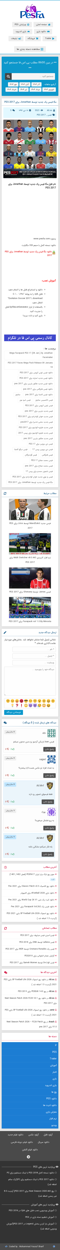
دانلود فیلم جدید (15, 1134)
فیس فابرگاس (47, 454)
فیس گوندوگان (31, 454)
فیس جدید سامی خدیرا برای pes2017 (36, 422)
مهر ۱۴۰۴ (13, 84)
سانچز (18, 394)
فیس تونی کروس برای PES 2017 (39, 405)
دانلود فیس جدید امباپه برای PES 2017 (36, 378)
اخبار (54, 1072)
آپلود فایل (48, 1134)
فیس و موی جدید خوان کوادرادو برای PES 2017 (32, 476)
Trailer (53, 1059)
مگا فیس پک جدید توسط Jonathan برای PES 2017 (30, 482)
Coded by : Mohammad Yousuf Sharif (26, 1246)
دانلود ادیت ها (50, 1105)
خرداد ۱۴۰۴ (11, 89)
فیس (50, 114)
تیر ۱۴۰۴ (23, 89)
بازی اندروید (51, 1085)
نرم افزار (53, 1118)
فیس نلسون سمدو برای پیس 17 (39, 471)
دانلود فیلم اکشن (30, 1149)
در (30, 982)
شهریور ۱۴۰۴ (49, 89)
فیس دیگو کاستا (20, 449)
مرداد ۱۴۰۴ (35, 89)
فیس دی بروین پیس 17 (42, 449)
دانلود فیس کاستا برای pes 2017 (39, 394)
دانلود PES (51, 1098)
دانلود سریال (43, 1142)
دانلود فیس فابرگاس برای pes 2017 (38, 389)
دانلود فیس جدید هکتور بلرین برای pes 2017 (33, 383)
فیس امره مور (25, 400)
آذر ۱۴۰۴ (36, 84)
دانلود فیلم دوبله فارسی (22, 1142)
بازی (54, 1078)
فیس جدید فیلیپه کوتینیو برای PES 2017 (36, 427)
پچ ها (54, 1092)
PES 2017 (41, 114)
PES (54, 1052)
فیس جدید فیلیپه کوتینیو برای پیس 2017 (35, 433)
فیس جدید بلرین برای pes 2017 (39, 411)
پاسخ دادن (49, 749)
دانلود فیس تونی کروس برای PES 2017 (36, 372)
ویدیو (54, 1125)
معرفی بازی (51, 1112)
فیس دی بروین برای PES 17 (41, 444)
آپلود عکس (33, 1134)
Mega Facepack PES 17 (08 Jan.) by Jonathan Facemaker (31, 355)
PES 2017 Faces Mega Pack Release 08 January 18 (30, 365)
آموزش (53, 1065)
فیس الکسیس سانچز (44, 400)
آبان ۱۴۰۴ (25, 84)
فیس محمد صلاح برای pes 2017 (39, 465)
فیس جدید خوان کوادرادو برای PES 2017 (35, 416)
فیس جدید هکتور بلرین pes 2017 (38, 438)
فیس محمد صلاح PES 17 (42, 460)
